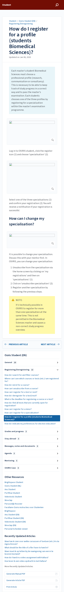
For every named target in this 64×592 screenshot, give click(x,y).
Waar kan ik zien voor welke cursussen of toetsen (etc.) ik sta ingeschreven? (32, 543)
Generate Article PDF (15, 580)
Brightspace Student (14, 482)
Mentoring (11, 460)
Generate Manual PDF (15, 573)
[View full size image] (32, 131)
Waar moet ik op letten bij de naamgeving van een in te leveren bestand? (29, 553)
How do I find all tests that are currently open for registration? (26, 404)
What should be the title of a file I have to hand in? (27, 547)
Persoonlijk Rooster (13, 503)
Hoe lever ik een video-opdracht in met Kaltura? (26, 561)
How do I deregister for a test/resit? (21, 395)
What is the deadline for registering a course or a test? (29, 399)
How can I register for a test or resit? (21, 392)
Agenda (10, 453)
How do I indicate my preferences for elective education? (30, 423)
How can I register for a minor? (18, 409)
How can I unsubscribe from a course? (21, 388)
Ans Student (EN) (12, 514)
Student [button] (6, 4)
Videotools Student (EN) (15, 521)
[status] (32, 90)
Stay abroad (12, 438)
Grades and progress (15, 431)
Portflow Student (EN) (14, 518)
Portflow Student (12, 493)
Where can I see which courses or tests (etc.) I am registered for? (32, 380)
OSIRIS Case (12, 467)
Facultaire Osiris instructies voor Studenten (24, 507)
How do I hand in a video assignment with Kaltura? (27, 557)
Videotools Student (13, 496)
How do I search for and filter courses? (22, 375)
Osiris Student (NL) (13, 485)
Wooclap (8, 500)
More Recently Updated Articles (19, 566)
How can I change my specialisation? (26, 221)
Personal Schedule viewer (16, 528)
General (10, 362)
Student (12, 21)
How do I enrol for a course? (17, 385)
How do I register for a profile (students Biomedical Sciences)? (28, 40)
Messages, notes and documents (21, 446)
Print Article (11, 586)
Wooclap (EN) (10, 525)
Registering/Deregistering (21, 23)
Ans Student (10, 489)
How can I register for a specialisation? (22, 412)
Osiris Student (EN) (27, 21)
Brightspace (10, 511)
